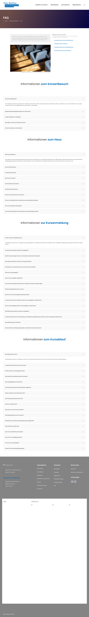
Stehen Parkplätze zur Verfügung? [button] (13, 117)
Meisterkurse (54, 5)
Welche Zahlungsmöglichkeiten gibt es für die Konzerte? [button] (18, 111)
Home (6, 21)
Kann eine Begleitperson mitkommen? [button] (13, 382)
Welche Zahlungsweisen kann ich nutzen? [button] (14, 289)
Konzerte (39, 482)
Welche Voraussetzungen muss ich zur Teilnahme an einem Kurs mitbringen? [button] (22, 256)
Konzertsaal (39, 488)
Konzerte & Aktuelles (41, 5)
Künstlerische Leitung (42, 485)
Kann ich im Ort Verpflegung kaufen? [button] (13, 437)
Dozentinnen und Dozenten (43, 478)
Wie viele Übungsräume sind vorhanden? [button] (14, 415)
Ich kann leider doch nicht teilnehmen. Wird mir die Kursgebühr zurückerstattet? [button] (23, 300)
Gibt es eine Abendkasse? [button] (11, 98)
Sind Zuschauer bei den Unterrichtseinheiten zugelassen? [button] (18, 387)
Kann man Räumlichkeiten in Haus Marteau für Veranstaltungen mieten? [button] (22, 211)
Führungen (56, 472)
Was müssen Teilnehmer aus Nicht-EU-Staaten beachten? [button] (18, 261)
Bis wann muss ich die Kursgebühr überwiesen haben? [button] (17, 294)
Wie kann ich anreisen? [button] (10, 178)
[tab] (44, 99)
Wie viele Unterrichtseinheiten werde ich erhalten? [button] (16, 376)
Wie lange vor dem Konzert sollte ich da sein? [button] (15, 122)
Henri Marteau (77, 5)
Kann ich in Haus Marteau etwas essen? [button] (14, 431)
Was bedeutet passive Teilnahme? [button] (13, 322)
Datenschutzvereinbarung (77, 472)
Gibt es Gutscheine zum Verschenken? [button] (13, 128)
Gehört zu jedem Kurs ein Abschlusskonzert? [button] (15, 393)
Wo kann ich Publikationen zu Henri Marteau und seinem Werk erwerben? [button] (21, 200)
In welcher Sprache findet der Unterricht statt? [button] (15, 365)
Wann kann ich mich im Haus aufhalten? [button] (14, 409)
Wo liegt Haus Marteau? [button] (10, 172)
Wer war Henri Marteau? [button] (10, 167)
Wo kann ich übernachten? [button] (11, 404)
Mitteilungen (57, 469)
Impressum (73, 469)
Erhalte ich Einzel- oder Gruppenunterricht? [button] (15, 370)
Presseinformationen (58, 479)
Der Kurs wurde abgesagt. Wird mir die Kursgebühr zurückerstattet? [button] (20, 305)
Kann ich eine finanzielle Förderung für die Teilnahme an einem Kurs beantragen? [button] (23, 283)
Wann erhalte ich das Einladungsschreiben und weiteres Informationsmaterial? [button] (23, 328)
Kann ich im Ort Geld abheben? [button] (12, 442)
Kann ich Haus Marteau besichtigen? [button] (13, 205)
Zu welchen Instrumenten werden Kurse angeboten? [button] (17, 250)
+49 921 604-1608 (8, 486)
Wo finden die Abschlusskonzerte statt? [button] (14, 398)
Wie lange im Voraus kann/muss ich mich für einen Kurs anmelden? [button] (20, 267)
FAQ (55, 485)
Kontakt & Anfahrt (58, 482)
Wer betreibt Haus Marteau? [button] (11, 189)
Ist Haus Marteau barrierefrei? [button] (12, 183)
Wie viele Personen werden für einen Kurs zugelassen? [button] (17, 311)
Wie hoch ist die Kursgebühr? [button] (11, 272)
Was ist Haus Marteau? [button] (10, 154)
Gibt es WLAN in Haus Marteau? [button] (12, 426)
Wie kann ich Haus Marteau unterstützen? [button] (14, 194)
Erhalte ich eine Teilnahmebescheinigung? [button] (14, 448)
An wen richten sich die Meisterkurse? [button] (13, 237)
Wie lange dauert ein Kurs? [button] (11, 354)
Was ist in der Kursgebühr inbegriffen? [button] (14, 278)
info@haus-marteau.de (10, 472)
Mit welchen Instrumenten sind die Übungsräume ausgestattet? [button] (19, 420)
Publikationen (57, 475)
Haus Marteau (65, 5)
